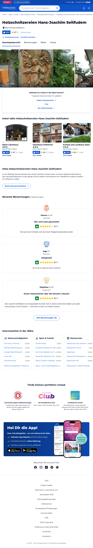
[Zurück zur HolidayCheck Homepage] (9, 8)
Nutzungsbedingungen (46, 499)
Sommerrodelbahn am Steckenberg (45, 352)
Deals (6, 2)
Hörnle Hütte (40, 343)
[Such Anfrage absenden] (57, 8)
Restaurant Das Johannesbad (77, 343)
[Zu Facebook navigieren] (35, 467)
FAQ (46, 481)
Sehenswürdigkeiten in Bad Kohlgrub (17, 366)
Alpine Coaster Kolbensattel (45, 361)
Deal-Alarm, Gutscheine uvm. (46, 490)
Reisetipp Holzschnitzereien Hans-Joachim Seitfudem (74, 14)
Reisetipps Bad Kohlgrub (45, 14)
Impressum (46, 536)
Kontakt (69, 2)
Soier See (8, 356)
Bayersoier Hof (73, 361)
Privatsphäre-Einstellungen (46, 508)
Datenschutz (47, 504)
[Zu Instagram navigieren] (41, 467)
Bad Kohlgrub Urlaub (28, 14)
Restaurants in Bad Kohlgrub (78, 366)
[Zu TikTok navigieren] (46, 467)
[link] (84, 8)
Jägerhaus (71, 352)
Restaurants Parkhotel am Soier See (77, 356)
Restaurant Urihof (74, 348)
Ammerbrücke (10, 361)
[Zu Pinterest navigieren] (52, 467)
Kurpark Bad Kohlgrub (13, 352)
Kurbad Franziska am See (45, 348)
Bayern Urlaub (13, 14)
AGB (46, 518)
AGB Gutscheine (46, 522)
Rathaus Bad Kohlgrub (13, 348)
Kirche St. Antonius (11, 343)
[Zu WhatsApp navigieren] (57, 467)
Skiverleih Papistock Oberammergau (45, 356)
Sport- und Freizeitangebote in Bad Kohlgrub (48, 366)
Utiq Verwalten (46, 513)
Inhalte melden (47, 485)
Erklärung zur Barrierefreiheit (46, 527)
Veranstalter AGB (46, 495)
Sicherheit (47, 532)
